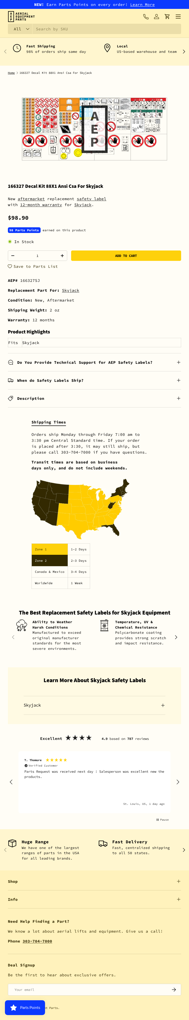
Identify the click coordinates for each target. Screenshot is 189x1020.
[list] (94, 129)
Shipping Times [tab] (49, 422)
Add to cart (126, 255)
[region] (94, 782)
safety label (91, 198)
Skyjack (83, 204)
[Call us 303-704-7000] (145, 16)
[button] (167, 16)
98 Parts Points (24, 230)
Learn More (142, 4)
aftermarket (31, 198)
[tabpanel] (95, 510)
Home (11, 72)
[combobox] (94, 29)
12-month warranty (41, 204)
